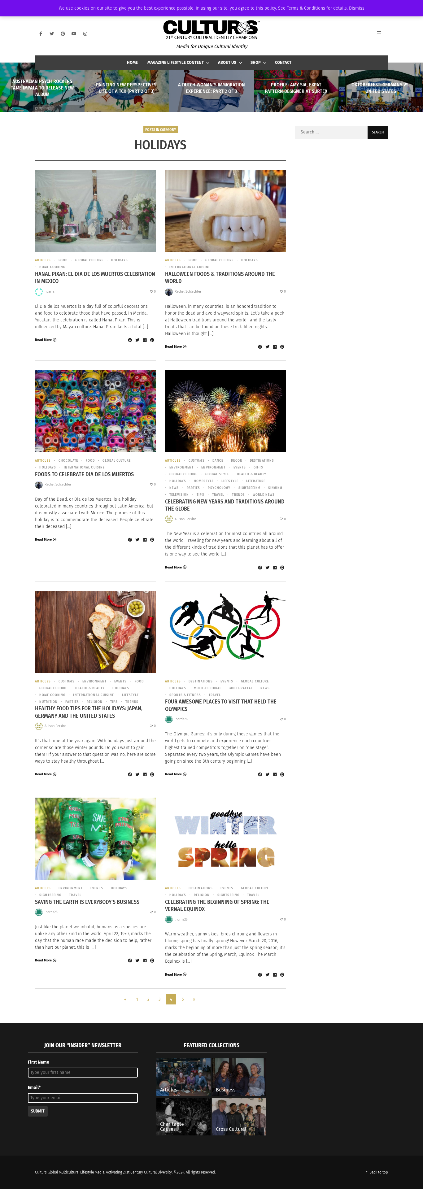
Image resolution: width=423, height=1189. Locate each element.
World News (264, 494)
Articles (43, 260)
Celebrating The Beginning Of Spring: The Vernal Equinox (217, 905)
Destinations (262, 460)
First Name (38, 1062)
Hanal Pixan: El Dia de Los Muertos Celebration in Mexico (95, 278)
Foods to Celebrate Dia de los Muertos (84, 474)
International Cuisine (189, 267)
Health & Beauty (252, 474)
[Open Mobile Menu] (382, 33)
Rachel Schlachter (188, 292)
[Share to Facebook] (129, 340)
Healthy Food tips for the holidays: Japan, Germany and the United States (88, 712)
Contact (283, 62)
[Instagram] (85, 33)
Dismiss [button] (356, 8)
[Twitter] (51, 33)
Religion (94, 701)
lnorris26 (181, 719)
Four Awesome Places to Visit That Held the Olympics (221, 705)
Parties (193, 488)
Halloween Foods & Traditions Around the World (220, 278)
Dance (218, 460)
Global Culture (89, 260)
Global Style (217, 474)
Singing (275, 488)
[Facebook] (40, 33)
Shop (256, 62)
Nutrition (48, 701)
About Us (227, 62)
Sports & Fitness (185, 695)
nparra (50, 292)
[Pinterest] (62, 33)
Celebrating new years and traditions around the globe (225, 505)
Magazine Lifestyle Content (175, 62)
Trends (238, 494)
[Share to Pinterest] (152, 340)
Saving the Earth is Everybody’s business (87, 902)
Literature (255, 481)
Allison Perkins (185, 519)
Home (132, 62)
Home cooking (52, 267)
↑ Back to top (376, 1172)
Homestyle (204, 481)
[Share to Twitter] (137, 340)
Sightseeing (249, 488)
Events (239, 467)
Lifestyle (229, 481)
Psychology (219, 488)
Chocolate (68, 460)
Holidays (119, 260)
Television (179, 494)
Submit (38, 1111)
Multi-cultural (207, 688)
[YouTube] (74, 33)
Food (63, 260)
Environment (181, 467)
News (174, 488)
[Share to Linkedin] (144, 340)
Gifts (258, 467)
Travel (218, 494)
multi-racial (240, 688)
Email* (34, 1087)
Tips (200, 494)
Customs (197, 460)
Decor (236, 460)
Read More (43, 340)
